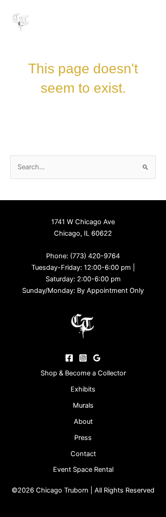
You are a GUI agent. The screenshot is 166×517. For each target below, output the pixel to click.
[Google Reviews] (97, 358)
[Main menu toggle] (146, 20)
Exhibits (83, 389)
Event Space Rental (83, 469)
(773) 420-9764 (95, 256)
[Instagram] (83, 358)
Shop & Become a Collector (83, 373)
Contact (83, 454)
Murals (83, 405)
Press (83, 438)
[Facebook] (69, 358)
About (83, 421)
